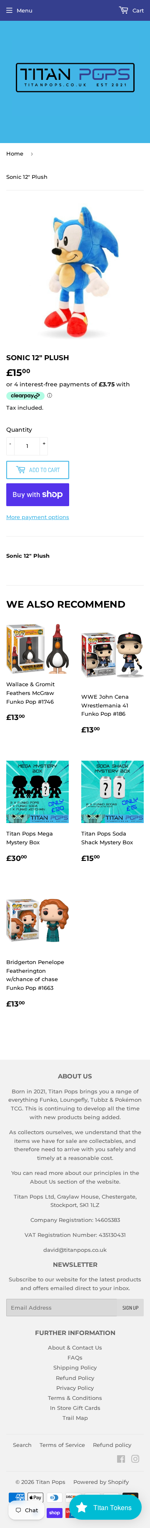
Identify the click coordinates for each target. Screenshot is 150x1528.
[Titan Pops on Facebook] (121, 1460)
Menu (24, 10)
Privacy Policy (75, 1388)
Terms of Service (62, 1444)
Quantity (19, 429)
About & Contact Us (75, 1347)
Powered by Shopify (101, 1482)
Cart (137, 10)
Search (22, 1444)
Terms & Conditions (75, 1397)
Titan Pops (50, 1482)
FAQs (75, 1357)
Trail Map (75, 1417)
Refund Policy (75, 1378)
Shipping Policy (75, 1367)
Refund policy (112, 1444)
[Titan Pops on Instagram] (135, 1460)
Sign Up (130, 1308)
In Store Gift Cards (75, 1407)
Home (14, 153)
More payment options (37, 517)
